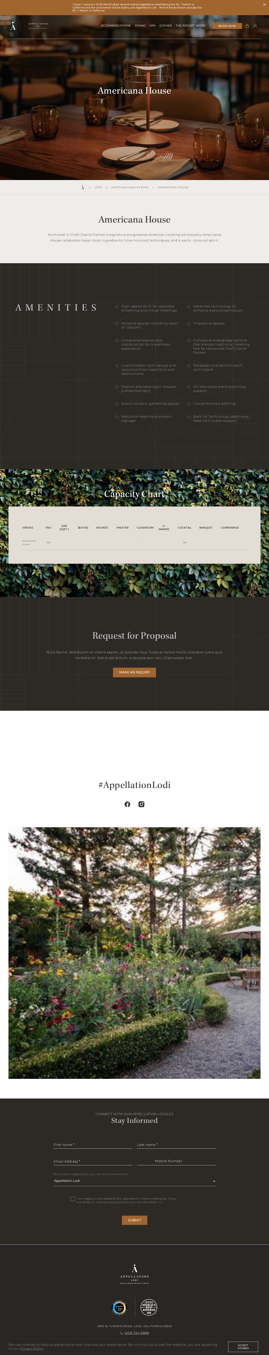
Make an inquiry (134, 672)
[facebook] (128, 804)
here (159, 1202)
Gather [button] (166, 25)
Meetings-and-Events (130, 187)
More (200, 25)
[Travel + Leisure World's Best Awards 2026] (147, 1307)
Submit (134, 1220)
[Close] (264, 5)
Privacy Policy (32, 1348)
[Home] (82, 187)
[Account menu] (255, 25)
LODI (98, 187)
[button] (246, 26)
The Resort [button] (185, 25)
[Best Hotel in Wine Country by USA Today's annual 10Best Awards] (119, 1307)
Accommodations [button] (116, 25)
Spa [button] (153, 25)
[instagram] (141, 804)
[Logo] (14, 25)
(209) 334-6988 (136, 1333)
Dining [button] (140, 25)
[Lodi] (35, 26)
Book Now (227, 26)
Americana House (173, 187)
